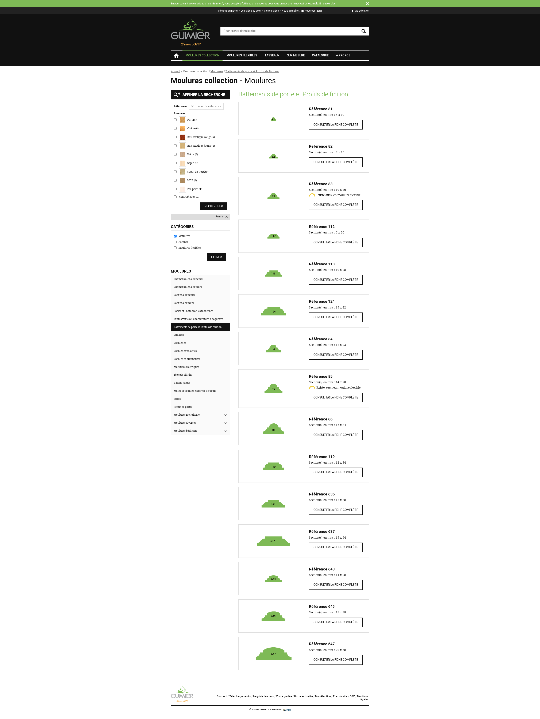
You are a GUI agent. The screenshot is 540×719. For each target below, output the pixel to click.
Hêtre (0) (192, 154)
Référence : (181, 106)
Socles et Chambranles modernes (193, 311)
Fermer (220, 216)
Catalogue (320, 55)
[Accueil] (191, 32)
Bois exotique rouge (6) (201, 137)
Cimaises (179, 335)
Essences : (180, 113)
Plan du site (340, 696)
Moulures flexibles (242, 55)
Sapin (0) (192, 163)
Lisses (177, 399)
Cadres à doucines (184, 295)
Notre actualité (290, 10)
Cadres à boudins (184, 303)
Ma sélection (362, 10)
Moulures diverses (185, 422)
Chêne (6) (192, 128)
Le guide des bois (251, 10)
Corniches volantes (185, 351)
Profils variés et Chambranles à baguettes (198, 319)
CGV (352, 696)
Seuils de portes (183, 407)
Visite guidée (271, 10)
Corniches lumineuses (187, 359)
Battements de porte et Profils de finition (252, 71)
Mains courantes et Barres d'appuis (195, 391)
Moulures (217, 71)
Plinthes (183, 242)
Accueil (176, 55)
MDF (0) (192, 180)
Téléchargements (228, 10)
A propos (343, 55)
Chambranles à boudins (188, 287)
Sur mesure (296, 55)
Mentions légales (363, 698)
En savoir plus (327, 3)
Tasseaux (272, 55)
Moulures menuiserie (187, 414)
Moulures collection (202, 55)
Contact (222, 696)
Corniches (180, 343)
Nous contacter (313, 10)
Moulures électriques (186, 367)
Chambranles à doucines (188, 279)
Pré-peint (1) (194, 189)
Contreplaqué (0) (189, 196)
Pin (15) (192, 119)
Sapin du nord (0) (197, 171)
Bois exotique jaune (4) (201, 145)
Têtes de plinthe (183, 375)
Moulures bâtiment (185, 430)
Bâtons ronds (182, 383)
